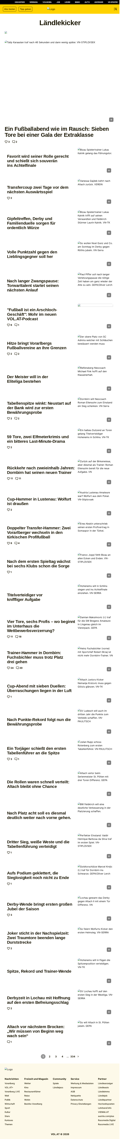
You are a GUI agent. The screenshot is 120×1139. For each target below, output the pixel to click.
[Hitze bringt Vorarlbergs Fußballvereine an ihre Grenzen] (95, 348)
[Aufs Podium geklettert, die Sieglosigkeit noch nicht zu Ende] (95, 878)
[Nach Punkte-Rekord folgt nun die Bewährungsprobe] (95, 722)
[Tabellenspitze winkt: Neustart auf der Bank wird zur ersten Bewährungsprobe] (95, 410)
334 (73, 1056)
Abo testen (9, 9)
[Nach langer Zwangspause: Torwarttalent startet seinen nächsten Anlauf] (95, 286)
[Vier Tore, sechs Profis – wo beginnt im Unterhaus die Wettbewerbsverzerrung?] (95, 629)
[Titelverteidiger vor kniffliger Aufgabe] (95, 597)
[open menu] (115, 9)
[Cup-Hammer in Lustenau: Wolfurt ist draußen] (95, 504)
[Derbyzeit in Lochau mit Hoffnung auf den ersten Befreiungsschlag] (95, 1002)
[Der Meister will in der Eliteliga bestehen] (95, 379)
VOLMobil (47, 2)
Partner (102, 1079)
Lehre (67, 2)
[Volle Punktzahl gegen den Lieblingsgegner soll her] (95, 254)
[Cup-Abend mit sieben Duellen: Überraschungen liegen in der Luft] (95, 691)
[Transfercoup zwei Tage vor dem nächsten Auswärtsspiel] (95, 192)
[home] (60, 9)
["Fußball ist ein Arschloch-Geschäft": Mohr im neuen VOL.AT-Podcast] (95, 317)
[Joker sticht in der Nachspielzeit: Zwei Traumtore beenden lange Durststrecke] (95, 940)
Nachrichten (12, 1079)
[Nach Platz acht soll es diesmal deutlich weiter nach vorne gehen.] (95, 815)
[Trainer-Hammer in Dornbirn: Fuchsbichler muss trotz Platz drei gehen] (95, 660)
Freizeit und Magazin (36, 1079)
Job (58, 2)
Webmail (34, 2)
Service (75, 1079)
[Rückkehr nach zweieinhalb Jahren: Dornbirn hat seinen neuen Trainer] (95, 473)
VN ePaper (113, 2)
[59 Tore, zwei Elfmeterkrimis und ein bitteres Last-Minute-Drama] (95, 441)
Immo (77, 2)
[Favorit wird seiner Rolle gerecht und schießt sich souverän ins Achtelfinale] (95, 161)
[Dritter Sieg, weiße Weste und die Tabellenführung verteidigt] (95, 847)
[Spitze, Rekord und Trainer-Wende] (95, 971)
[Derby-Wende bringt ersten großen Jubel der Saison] (95, 909)
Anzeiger (98, 2)
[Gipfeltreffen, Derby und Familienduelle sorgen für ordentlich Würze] (95, 223)
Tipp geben (25, 9)
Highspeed (20, 2)
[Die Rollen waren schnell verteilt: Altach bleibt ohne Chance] (95, 784)
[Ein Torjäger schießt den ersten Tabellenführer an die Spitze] (95, 753)
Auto (87, 2)
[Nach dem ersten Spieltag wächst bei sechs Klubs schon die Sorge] (95, 566)
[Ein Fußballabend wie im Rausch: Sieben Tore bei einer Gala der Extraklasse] (60, 82)
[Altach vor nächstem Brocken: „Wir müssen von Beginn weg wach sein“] (95, 1034)
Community (59, 1079)
